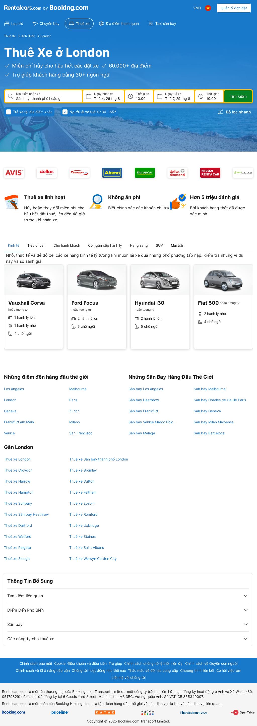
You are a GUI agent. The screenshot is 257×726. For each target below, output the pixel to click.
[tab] (13, 245)
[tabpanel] (128, 304)
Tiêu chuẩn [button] (36, 245)
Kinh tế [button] (13, 245)
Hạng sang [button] (139, 245)
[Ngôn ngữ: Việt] (208, 8)
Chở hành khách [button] (66, 245)
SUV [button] (159, 245)
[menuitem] (13, 23)
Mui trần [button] (177, 245)
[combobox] (47, 98)
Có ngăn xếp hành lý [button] (105, 245)
